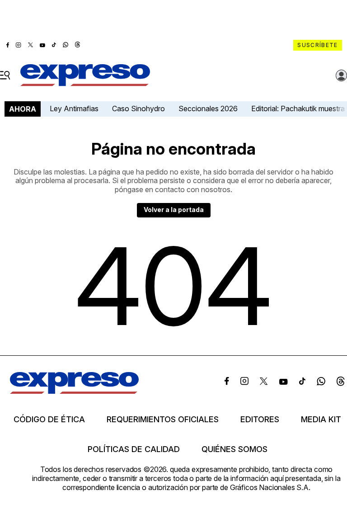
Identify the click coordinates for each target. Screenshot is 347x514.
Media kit (321, 419)
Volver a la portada (174, 209)
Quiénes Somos (234, 449)
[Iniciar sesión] (341, 75)
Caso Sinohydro (138, 108)
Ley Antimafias (74, 108)
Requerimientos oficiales (163, 419)
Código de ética (49, 419)
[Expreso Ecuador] (74, 391)
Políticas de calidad (134, 449)
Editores (259, 419)
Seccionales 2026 (208, 108)
